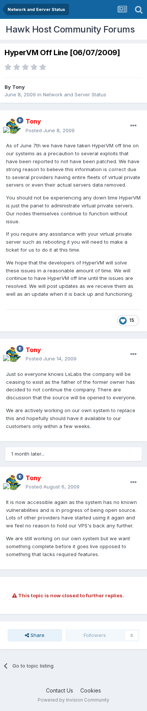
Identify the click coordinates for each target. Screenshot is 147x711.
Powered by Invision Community (73, 700)
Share (36, 635)
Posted (50, 130)
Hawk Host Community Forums (70, 29)
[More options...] (133, 125)
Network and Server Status (74, 94)
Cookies (90, 690)
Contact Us (59, 690)
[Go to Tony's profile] (13, 126)
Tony (18, 87)
